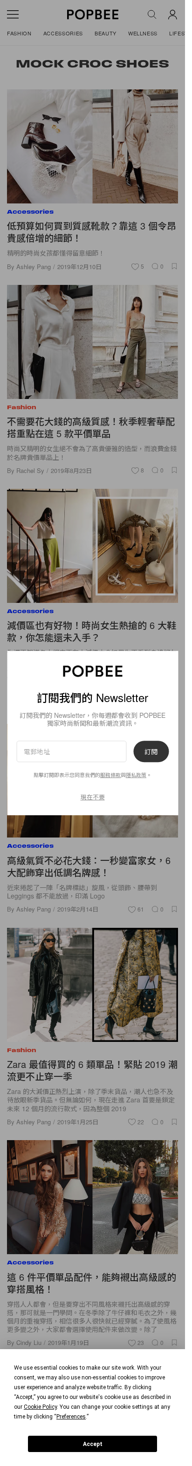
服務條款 (110, 775)
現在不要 (93, 796)
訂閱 (151, 751)
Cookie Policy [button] (40, 1407)
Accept (93, 1444)
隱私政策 (136, 775)
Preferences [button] (71, 1416)
